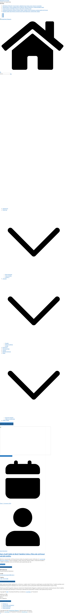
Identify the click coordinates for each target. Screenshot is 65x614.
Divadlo (7, 343)
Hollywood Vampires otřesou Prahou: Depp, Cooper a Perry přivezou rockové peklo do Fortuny (25, 10)
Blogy (4, 353)
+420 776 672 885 (4, 578)
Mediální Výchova (7, 351)
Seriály (6, 346)
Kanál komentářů (7, 606)
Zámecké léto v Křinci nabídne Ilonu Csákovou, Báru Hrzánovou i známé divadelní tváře (23, 7)
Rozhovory (5, 347)
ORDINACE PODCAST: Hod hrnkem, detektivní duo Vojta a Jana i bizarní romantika (22, 6)
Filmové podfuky (9, 344)
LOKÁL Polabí (6, 420)
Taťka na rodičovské (10, 419)
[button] (34, 273)
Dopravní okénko (9, 417)
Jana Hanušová (3, 551)
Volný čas (5, 210)
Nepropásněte (8, 274)
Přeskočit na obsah (4, 0)
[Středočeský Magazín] (5, 19)
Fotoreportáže (6, 349)
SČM (7, 592)
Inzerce (4, 350)
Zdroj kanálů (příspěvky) (8, 605)
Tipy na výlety (8, 276)
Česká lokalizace (6, 608)
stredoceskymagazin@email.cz (7, 575)
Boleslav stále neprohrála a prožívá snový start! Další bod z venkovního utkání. (21, 11)
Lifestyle (5, 278)
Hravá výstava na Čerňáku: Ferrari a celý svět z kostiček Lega (17, 8)
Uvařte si (7, 277)
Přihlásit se (5, 604)
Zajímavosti (5, 208)
